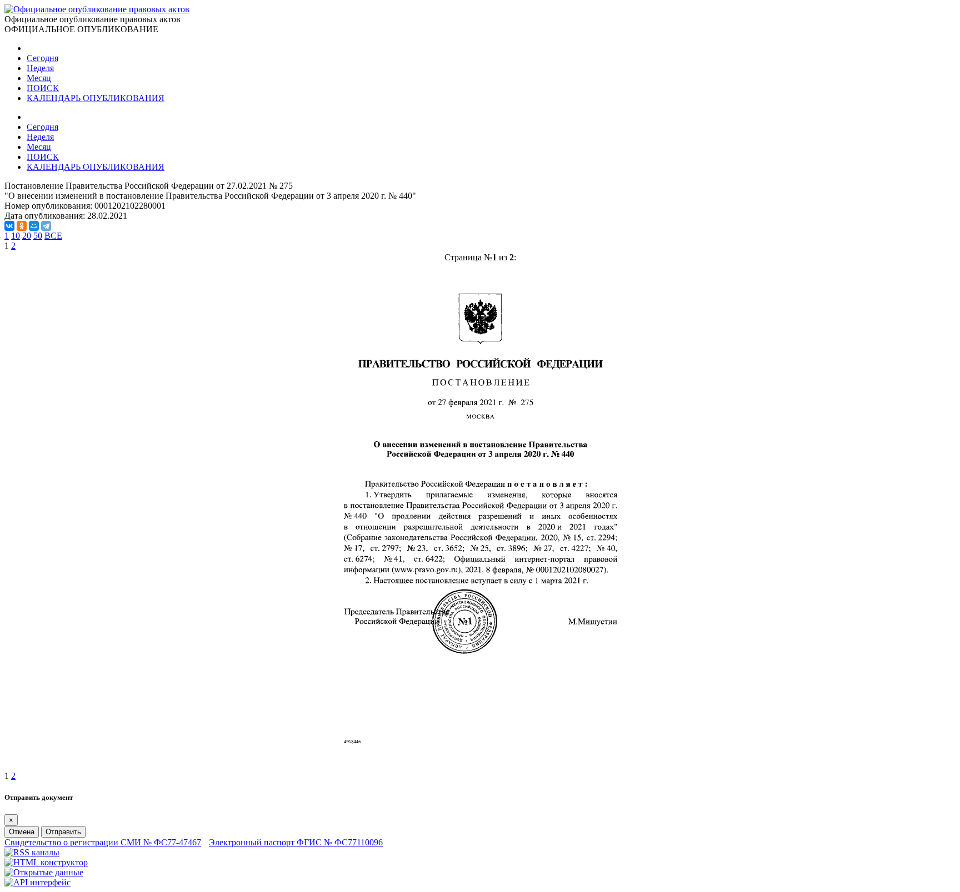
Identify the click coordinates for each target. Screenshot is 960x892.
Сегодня (42, 58)
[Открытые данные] (43, 872)
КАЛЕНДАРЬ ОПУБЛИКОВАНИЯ (95, 98)
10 (15, 235)
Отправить (63, 832)
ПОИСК (43, 88)
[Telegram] (46, 226)
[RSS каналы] (31, 852)
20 (26, 235)
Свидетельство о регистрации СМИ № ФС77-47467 (102, 842)
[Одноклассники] (22, 226)
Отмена (21, 832)
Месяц (39, 78)
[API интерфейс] (37, 882)
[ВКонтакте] (9, 226)
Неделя (40, 68)
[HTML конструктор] (46, 862)
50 (37, 235)
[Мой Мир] (34, 226)
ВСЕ (53, 235)
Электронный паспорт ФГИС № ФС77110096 (296, 842)
